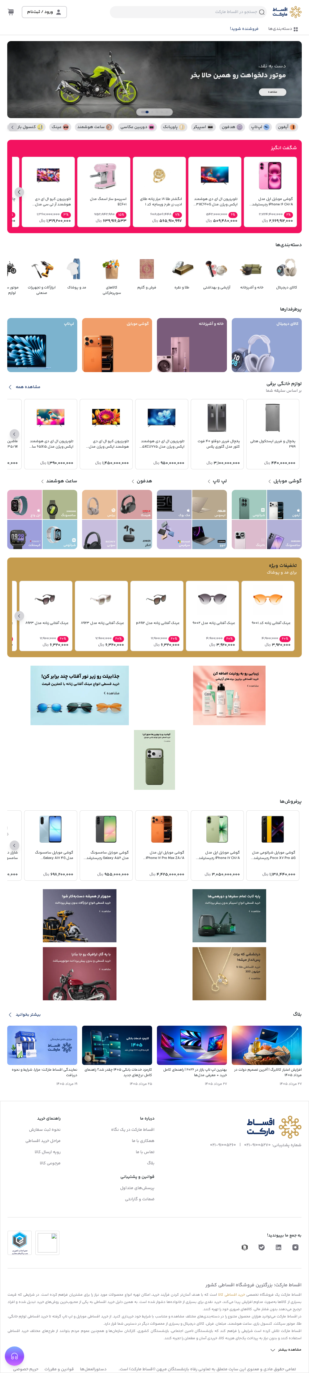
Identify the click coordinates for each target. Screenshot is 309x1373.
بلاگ (150, 1163)
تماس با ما (145, 1152)
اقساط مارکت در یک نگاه (132, 1130)
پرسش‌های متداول (137, 1188)
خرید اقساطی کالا (231, 1295)
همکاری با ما (143, 1141)
